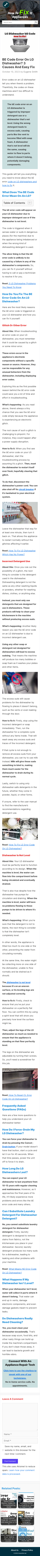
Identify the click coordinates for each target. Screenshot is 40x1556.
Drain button (8, 1146)
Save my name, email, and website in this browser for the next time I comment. (20, 1450)
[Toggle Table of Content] (28, 203)
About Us (14, 1550)
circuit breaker (26, 489)
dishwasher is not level (18, 982)
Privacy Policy (27, 1550)
